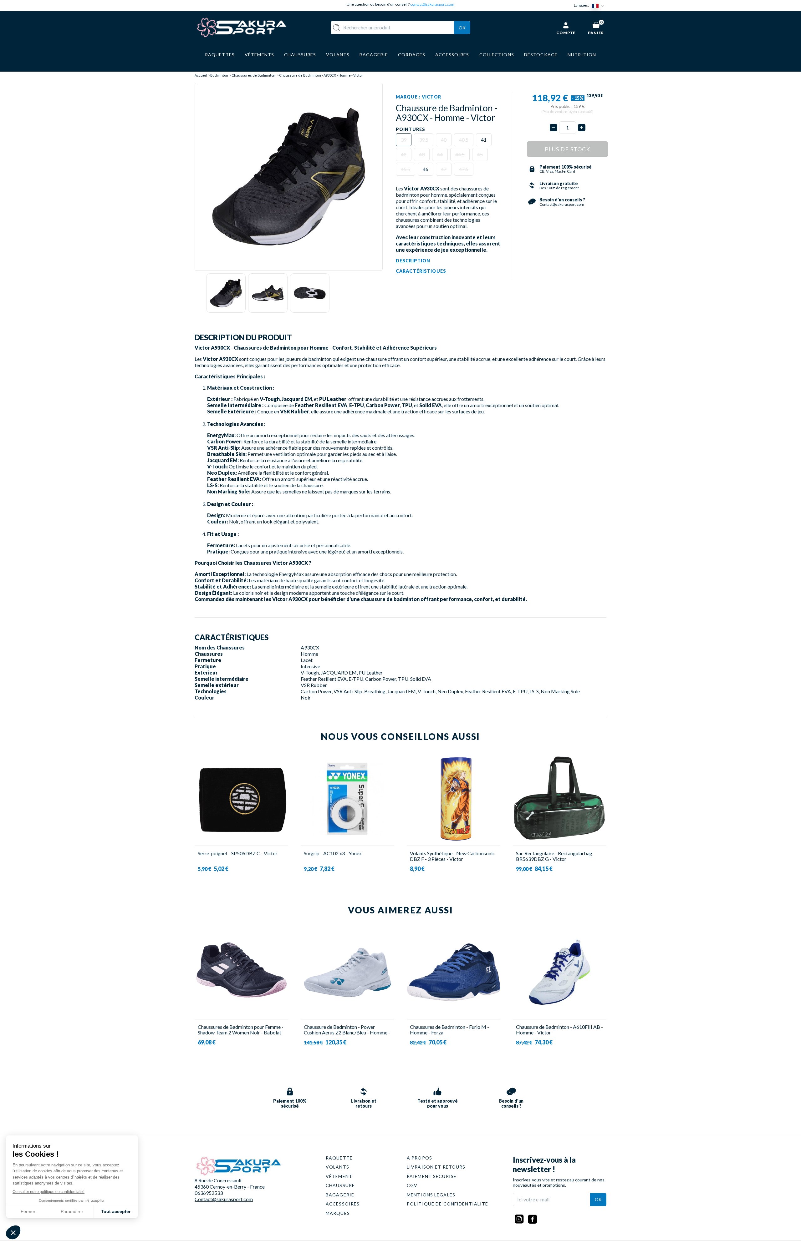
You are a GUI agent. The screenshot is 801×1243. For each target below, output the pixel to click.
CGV (412, 1185)
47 (443, 169)
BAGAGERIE (340, 1194)
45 (480, 154)
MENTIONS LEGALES (431, 1194)
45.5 (405, 169)
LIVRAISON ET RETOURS (436, 1167)
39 (403, 140)
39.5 (423, 140)
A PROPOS (419, 1157)
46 (425, 169)
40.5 (463, 140)
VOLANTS (337, 1167)
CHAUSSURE (340, 1185)
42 (403, 154)
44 (440, 154)
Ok (462, 27)
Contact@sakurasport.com (224, 1199)
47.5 (463, 169)
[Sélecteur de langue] (599, 5)
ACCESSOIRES (343, 1203)
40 (443, 140)
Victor (431, 96)
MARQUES (338, 1213)
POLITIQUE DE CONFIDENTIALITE (447, 1203)
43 (422, 154)
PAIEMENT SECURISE (432, 1176)
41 (484, 140)
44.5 (460, 154)
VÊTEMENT (339, 1176)
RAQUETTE (339, 1157)
